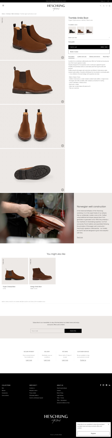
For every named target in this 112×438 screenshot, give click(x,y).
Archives (8, 13)
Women (3, 390)
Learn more (29, 360)
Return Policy (60, 393)
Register (93, 433)
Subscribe (73, 331)
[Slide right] (86, 219)
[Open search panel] (100, 6)
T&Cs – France (60, 397)
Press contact (32, 393)
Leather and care (81, 56)
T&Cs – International (61, 400)
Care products (5, 395)
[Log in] (103, 6)
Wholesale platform (34, 395)
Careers (59, 390)
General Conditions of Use (63, 402)
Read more (80, 237)
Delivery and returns (94, 56)
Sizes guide (71, 41)
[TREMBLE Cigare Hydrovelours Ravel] (80, 30)
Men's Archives (15, 13)
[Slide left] (25, 219)
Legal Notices (60, 395)
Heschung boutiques (62, 388)
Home (3, 13)
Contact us (83, 360)
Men (3, 388)
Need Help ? (106, 56)
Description (71, 56)
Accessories (5, 393)
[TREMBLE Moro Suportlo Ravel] (89, 30)
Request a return (33, 390)
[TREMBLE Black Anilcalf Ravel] (72, 30)
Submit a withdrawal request (36, 397)
